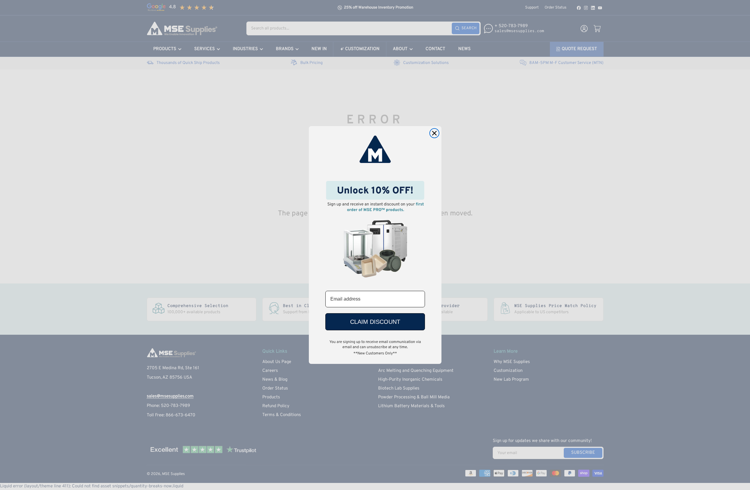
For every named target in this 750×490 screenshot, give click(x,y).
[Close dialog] (434, 133)
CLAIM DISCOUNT (375, 322)
